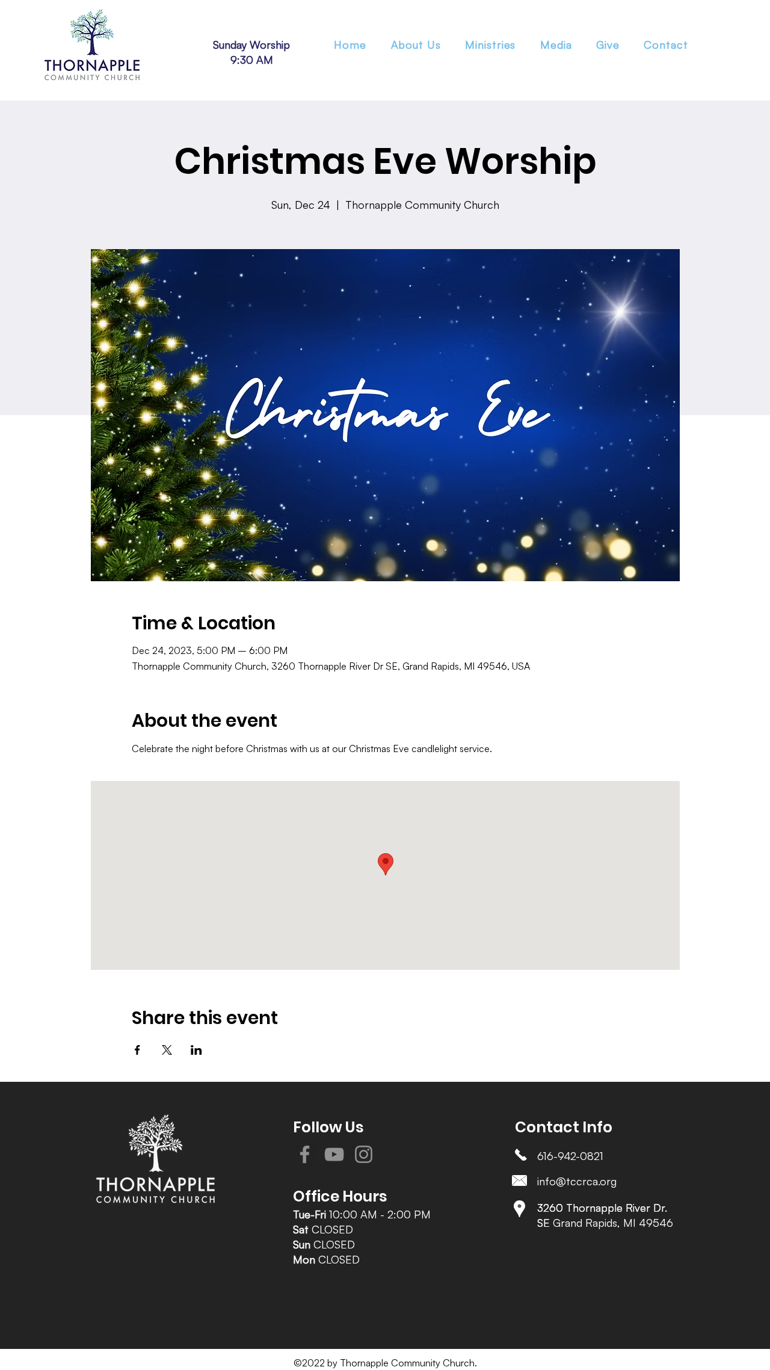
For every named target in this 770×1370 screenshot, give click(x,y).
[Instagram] (363, 1154)
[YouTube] (334, 1154)
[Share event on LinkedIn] (196, 1050)
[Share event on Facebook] (137, 1050)
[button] (490, 44)
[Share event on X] (167, 1050)
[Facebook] (304, 1154)
